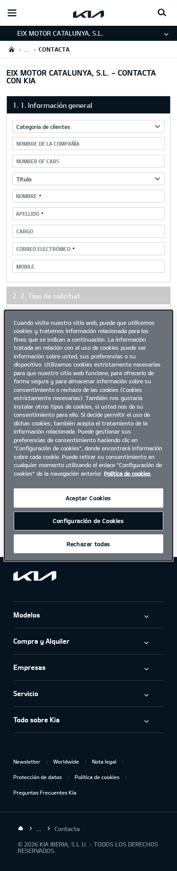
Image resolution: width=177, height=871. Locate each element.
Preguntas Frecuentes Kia (44, 792)
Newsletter (26, 761)
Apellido (27, 214)
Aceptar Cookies (88, 498)
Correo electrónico (43, 249)
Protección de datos (37, 777)
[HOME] (12, 49)
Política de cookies (97, 777)
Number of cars (37, 161)
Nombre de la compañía (47, 144)
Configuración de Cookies (88, 520)
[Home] (21, 828)
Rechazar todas (88, 544)
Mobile (25, 266)
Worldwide (66, 761)
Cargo (24, 231)
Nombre (26, 196)
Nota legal (104, 761)
